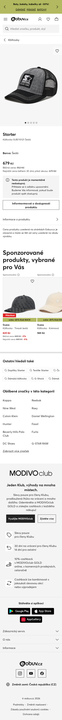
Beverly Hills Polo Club (13, 433)
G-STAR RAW (40, 443)
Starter (9, 134)
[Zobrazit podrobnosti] (57, 219)
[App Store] (43, 611)
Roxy (35, 408)
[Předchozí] (5, 7)
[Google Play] (19, 611)
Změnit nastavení (36, 704)
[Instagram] (20, 673)
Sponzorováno (9, 274)
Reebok (36, 400)
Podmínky (18, 704)
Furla (35, 432)
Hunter (7, 424)
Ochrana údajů (31, 714)
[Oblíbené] (48, 19)
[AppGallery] (31, 619)
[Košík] (56, 19)
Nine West (9, 408)
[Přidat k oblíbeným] (57, 51)
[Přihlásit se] (40, 19)
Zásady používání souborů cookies (29, 709)
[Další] (57, 7)
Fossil (35, 424)
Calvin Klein (10, 416)
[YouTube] (31, 673)
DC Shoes (9, 443)
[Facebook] (42, 673)
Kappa (7, 400)
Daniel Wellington (43, 416)
